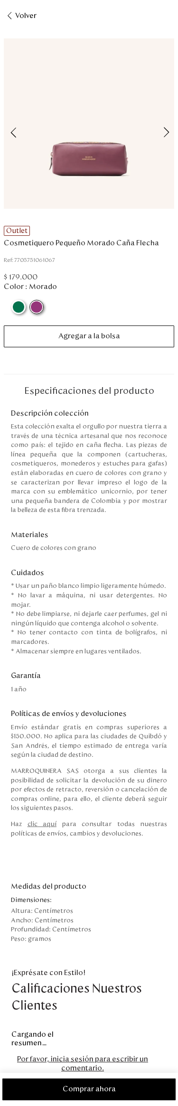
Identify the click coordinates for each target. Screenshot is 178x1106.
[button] (89, 124)
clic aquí (42, 824)
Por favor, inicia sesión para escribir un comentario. (82, 1063)
